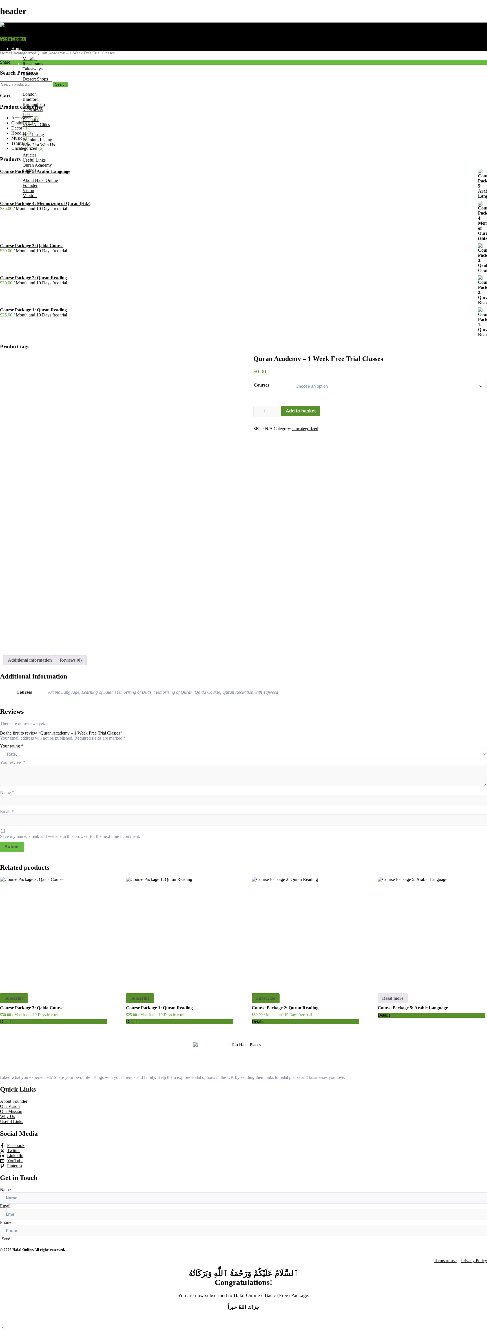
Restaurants (33, 63)
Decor (16, 128)
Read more (392, 998)
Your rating (11, 746)
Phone (5, 1222)
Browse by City (25, 89)
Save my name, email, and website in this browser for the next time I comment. (70, 836)
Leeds (28, 114)
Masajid (30, 58)
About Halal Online (40, 180)
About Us (20, 175)
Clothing (19, 122)
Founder (30, 185)
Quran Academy (37, 165)
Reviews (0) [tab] (71, 660)
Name (7, 792)
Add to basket (301, 411)
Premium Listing (37, 139)
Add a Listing (13, 39)
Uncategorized (23, 53)
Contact (18, 200)
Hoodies (18, 133)
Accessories (21, 117)
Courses (261, 385)
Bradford (31, 99)
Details (6, 1021)
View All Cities (36, 124)
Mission (30, 195)
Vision (28, 190)
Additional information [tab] (30, 660)
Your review (12, 762)
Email (7, 811)
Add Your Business (28, 129)
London (30, 94)
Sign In (32, 39)
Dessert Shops (35, 79)
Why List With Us (39, 144)
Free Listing (33, 134)
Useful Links (34, 160)
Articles (29, 155)
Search (61, 84)
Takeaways (33, 68)
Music (16, 138)
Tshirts (17, 143)
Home (16, 48)
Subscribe (14, 998)
